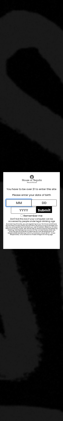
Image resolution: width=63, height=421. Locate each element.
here (13, 225)
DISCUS (52, 230)
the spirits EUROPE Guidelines (24, 232)
